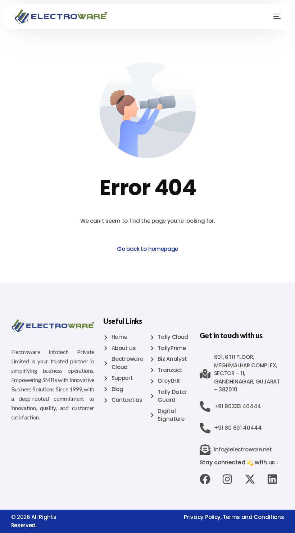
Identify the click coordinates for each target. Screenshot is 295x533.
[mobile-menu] (272, 17)
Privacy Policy (202, 517)
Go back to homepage (147, 249)
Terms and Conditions (253, 517)
